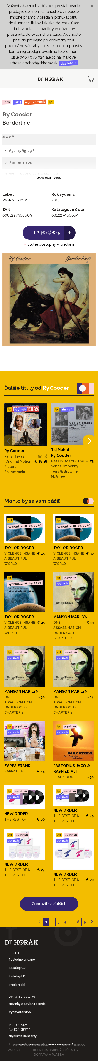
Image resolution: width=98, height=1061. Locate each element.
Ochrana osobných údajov (56, 1050)
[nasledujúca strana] (92, 922)
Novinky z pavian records (27, 1004)
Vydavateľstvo (20, 1012)
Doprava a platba (49, 1054)
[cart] (90, 78)
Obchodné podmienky (31, 1045)
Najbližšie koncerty (23, 1036)
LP (50, 102)
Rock (7, 102)
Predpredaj (17, 984)
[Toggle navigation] (11, 78)
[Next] (89, 441)
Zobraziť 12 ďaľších (49, 904)
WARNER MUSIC (35, 102)
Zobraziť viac (49, 177)
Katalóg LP (17, 976)
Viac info (67, 63)
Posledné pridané (22, 959)
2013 (17, 102)
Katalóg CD (17, 968)
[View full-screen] (88, 260)
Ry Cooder (17, 114)
